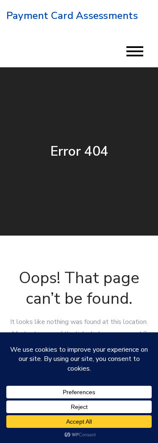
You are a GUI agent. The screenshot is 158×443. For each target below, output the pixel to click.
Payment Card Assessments (72, 15)
